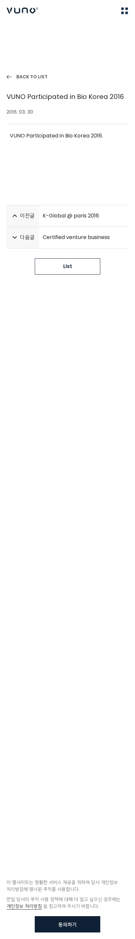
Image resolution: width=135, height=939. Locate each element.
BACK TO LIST (32, 76)
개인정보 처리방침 (24, 906)
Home (13, 29)
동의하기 (67, 924)
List (67, 266)
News (33, 29)
